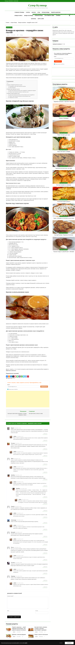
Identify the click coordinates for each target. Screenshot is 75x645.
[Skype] (24, 376)
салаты (28, 12)
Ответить (45, 433)
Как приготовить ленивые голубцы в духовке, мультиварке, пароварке (40, 629)
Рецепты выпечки (55, 12)
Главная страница (19, 12)
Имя (8, 610)
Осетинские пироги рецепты (63, 201)
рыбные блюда (39, 15)
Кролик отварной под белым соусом (15, 84)
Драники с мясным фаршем (19, 634)
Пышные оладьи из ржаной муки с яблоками (63, 251)
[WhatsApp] (22, 376)
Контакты (33, 18)
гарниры (58, 15)
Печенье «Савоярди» (64, 118)
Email (37, 610)
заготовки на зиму (49, 15)
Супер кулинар (37, 5)
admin (14, 631)
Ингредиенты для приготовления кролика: (18, 86)
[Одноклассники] (9, 376)
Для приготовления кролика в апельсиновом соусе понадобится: (22, 94)
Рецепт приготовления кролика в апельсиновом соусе (20, 96)
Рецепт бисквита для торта (63, 134)
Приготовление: (13, 87)
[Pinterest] (28, 376)
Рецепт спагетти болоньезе (41, 634)
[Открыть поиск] (67, 15)
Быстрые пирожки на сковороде (63, 184)
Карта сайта (41, 18)
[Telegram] (26, 376)
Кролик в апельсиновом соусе (14, 93)
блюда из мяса (18, 15)
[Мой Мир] (11, 376)
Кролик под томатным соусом (14, 89)
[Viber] (20, 376)
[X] (13, 376)
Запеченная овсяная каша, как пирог (63, 168)
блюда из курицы (29, 15)
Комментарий (10, 596)
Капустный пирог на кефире (63, 151)
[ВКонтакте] (7, 376)
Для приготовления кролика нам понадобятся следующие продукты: (23, 90)
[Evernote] (17, 376)
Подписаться (44, 386)
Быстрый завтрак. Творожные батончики (63, 234)
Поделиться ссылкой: (14, 97)
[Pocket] (15, 376)
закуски (34, 12)
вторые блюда (45, 12)
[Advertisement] (27, 399)
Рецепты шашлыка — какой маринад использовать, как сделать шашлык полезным (19, 629)
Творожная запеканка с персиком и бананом (64, 101)
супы (38, 12)
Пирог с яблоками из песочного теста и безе (63, 218)
